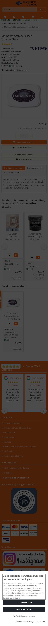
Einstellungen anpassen (25, 616)
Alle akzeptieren (24, 602)
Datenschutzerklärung (24, 621)
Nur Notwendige (24, 609)
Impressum (40, 621)
